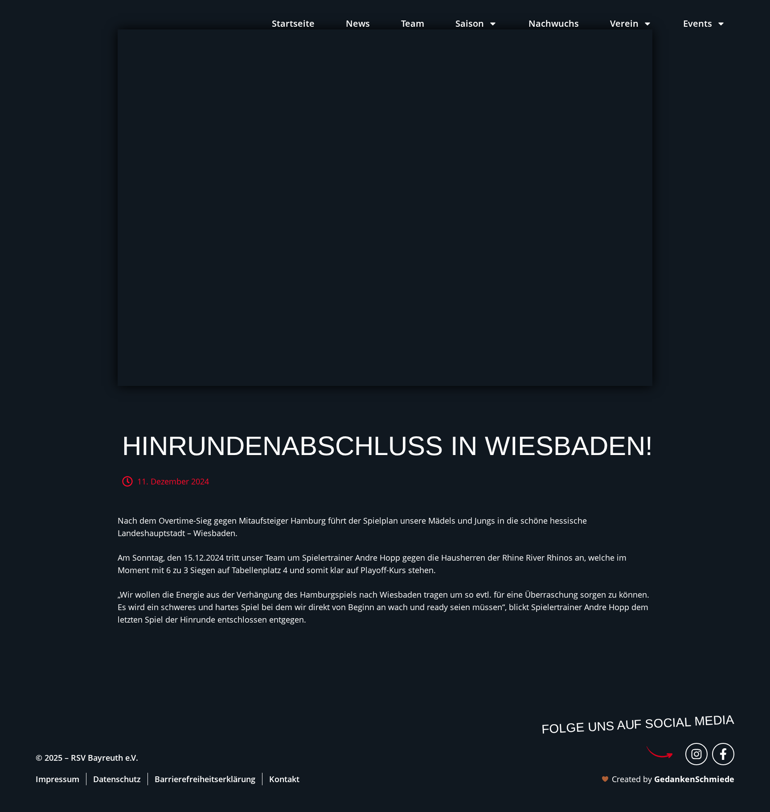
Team (412, 23)
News (358, 23)
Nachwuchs (553, 23)
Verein (624, 23)
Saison (469, 23)
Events (697, 23)
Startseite (293, 23)
